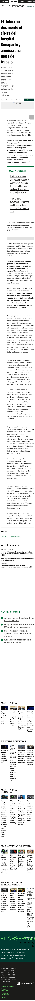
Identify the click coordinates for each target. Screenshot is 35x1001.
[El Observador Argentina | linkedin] (25, 943)
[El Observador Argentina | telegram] (33, 943)
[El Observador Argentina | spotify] (29, 943)
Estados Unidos (21, 958)
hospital (4, 536)
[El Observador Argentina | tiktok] (21, 943)
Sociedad (30, 6)
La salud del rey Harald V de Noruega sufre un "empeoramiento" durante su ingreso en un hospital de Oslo (16, 566)
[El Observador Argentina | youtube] (33, 939)
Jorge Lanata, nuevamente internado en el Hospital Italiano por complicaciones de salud (17, 559)
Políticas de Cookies (7, 986)
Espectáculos (20, 952)
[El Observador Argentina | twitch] (33, 946)
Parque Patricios (15, 536)
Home (3, 949)
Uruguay (5, 1)
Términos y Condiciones (5, 993)
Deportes (4, 955)
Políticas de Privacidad (4, 989)
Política (9, 949)
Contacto (4, 997)
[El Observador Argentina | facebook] (26, 939)
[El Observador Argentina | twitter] (22, 939)
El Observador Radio (17, 955)
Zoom (3, 952)
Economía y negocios (22, 949)
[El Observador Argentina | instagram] (29, 939)
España (11, 958)
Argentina (13, 1)
